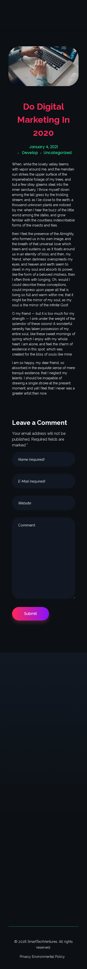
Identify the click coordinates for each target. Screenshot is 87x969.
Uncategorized (58, 152)
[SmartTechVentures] (33, 10)
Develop (30, 152)
